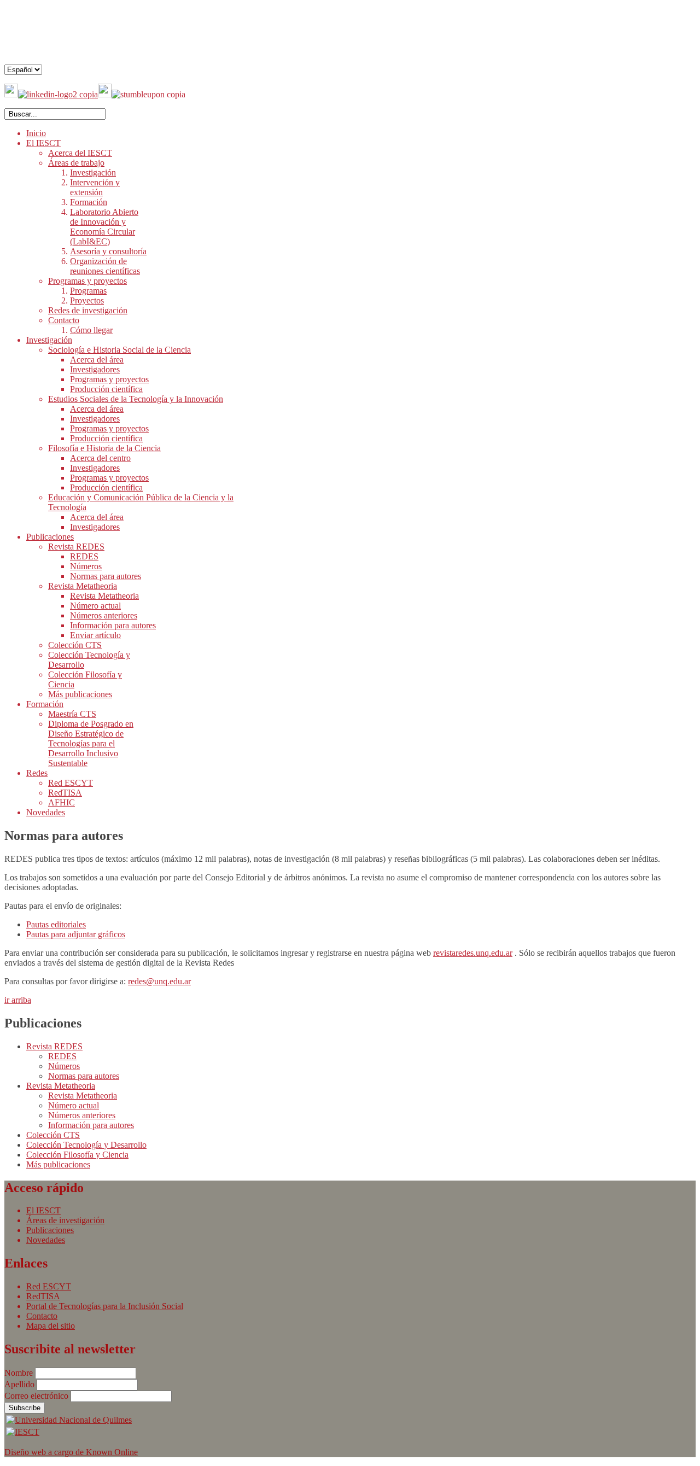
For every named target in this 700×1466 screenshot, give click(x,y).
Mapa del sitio (50, 1325)
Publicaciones (50, 1230)
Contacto (41, 1316)
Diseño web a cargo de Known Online (71, 1452)
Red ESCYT (48, 1286)
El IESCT (43, 1210)
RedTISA (43, 1296)
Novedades (45, 1240)
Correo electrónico (37, 1395)
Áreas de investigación (65, 1220)
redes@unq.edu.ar (159, 981)
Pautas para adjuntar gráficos (75, 934)
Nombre (19, 1372)
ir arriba (17, 999)
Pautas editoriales (56, 924)
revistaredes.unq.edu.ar (472, 952)
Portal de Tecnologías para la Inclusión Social (104, 1306)
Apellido (20, 1384)
